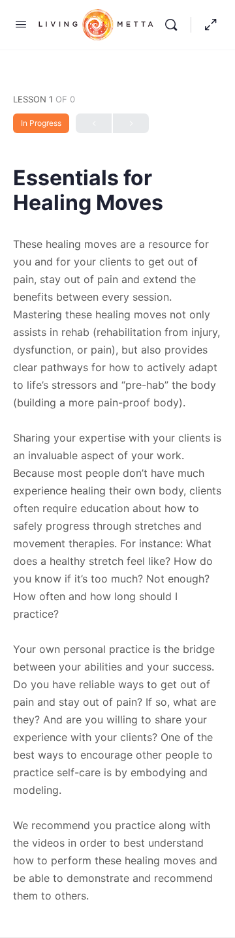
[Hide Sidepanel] (207, 25)
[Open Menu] (21, 24)
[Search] (174, 25)
